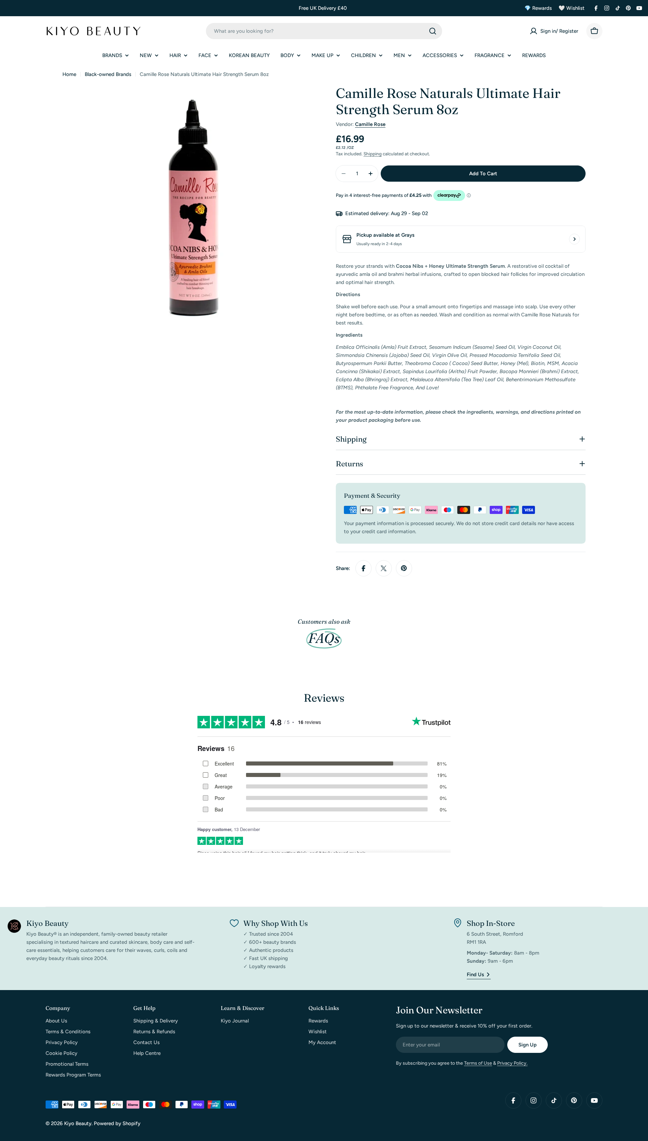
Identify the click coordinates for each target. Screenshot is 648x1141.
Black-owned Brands (108, 74)
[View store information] (574, 239)
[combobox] (324, 31)
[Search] (433, 31)
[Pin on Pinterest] (404, 568)
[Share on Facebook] (363, 568)
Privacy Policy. (512, 1063)
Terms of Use (478, 1063)
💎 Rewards (538, 8)
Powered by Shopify (117, 1123)
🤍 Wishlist (572, 8)
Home (69, 74)
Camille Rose (370, 124)
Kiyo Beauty (77, 1123)
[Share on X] (384, 568)
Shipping (372, 153)
